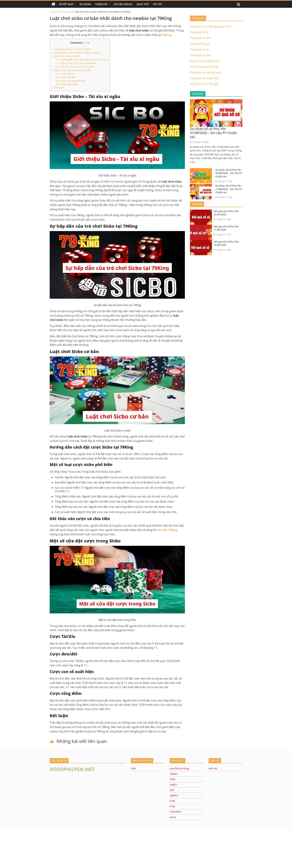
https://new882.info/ (70, 836)
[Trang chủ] (53, 4)
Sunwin (4, 840)
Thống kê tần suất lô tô (204, 78)
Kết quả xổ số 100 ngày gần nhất (210, 26)
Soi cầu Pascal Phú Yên (204, 67)
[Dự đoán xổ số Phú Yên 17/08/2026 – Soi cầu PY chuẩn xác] (202, 186)
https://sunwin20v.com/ (60, 844)
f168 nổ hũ (6, 830)
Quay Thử (143, 4)
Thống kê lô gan (200, 44)
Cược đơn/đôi (66, 77)
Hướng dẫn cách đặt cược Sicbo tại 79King (82, 59)
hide (86, 42)
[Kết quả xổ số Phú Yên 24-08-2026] (202, 211)
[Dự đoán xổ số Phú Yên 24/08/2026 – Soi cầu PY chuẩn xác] (202, 170)
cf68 (133, 768)
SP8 (172, 790)
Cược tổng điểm (67, 84)
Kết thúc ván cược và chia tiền (75, 66)
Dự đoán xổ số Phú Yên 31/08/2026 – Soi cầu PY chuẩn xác (213, 132)
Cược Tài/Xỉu (65, 73)
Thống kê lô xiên (200, 55)
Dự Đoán (85, 4)
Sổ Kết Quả (66, 4)
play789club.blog (179, 768)
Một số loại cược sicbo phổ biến (76, 63)
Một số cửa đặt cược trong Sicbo (71, 70)
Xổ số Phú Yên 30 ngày (204, 84)
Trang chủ (55, 11)
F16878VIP (175, 811)
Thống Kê (101, 4)
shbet (173, 817)
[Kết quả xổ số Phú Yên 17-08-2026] (202, 227)
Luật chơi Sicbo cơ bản (66, 56)
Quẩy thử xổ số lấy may (205, 61)
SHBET (173, 784)
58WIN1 (174, 795)
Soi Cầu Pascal (123, 4)
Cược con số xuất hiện (70, 80)
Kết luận (58, 87)
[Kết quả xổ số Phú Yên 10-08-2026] (202, 242)
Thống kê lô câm (200, 38)
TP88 (172, 779)
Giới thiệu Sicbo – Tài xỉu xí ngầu (71, 49)
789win (174, 774)
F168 (172, 801)
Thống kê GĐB (199, 32)
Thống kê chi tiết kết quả (205, 72)
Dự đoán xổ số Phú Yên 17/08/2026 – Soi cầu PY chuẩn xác (228, 189)
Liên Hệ (213, 768)
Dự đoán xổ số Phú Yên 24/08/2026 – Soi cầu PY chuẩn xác (228, 173)
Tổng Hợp (67, 11)
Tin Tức (157, 4)
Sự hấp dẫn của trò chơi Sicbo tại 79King (76, 52)
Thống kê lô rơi (199, 49)
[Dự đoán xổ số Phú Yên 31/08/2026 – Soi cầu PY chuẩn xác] (216, 101)
